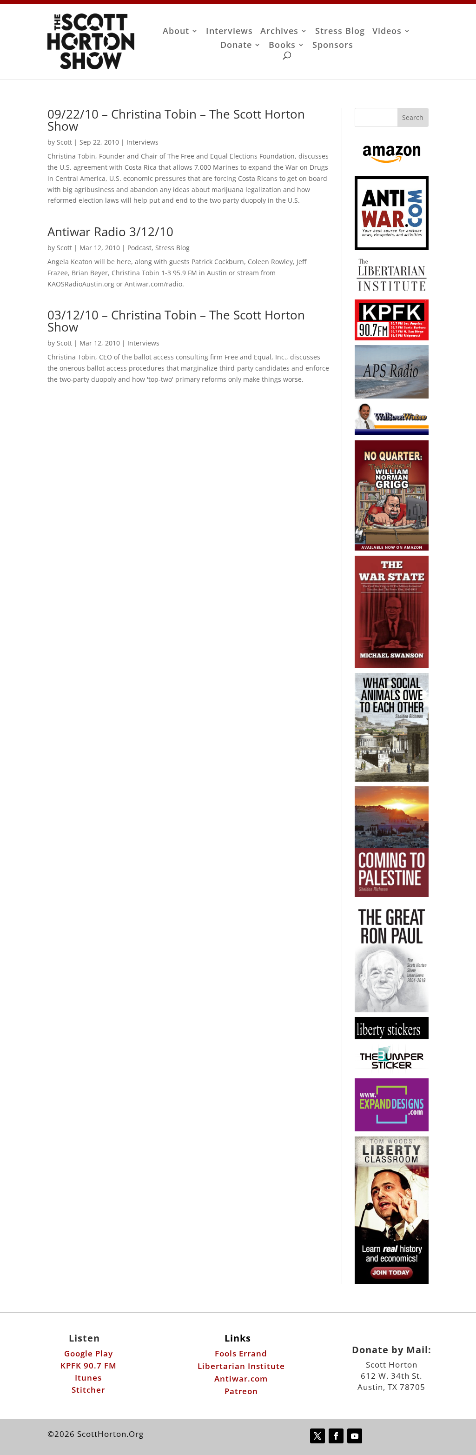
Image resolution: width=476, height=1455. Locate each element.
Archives (279, 31)
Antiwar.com (241, 1378)
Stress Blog (340, 31)
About (176, 31)
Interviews (229, 31)
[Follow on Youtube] (354, 1435)
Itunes (88, 1377)
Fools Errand (241, 1353)
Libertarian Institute (241, 1366)
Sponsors (332, 45)
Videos (387, 31)
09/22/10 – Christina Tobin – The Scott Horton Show (176, 120)
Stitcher (88, 1389)
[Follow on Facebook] (336, 1435)
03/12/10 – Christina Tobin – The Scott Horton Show (176, 320)
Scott (64, 142)
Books (282, 45)
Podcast (139, 247)
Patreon (241, 1391)
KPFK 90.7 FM (88, 1365)
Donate (236, 45)
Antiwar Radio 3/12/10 (110, 231)
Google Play (88, 1353)
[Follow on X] (317, 1435)
